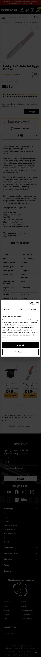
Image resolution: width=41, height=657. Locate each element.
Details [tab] (20, 309)
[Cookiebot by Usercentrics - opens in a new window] (29, 303)
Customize (19, 352)
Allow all (20, 345)
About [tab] (33, 309)
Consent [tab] (7, 309)
